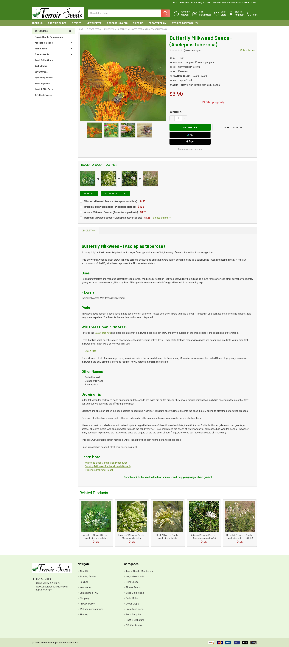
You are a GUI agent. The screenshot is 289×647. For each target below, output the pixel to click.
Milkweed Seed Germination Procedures (106, 462)
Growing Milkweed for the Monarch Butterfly (108, 466)
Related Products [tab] (94, 493)
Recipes (76, 23)
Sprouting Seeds (43, 77)
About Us (37, 23)
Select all (89, 193)
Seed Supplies (42, 83)
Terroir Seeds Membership (48, 37)
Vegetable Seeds (43, 42)
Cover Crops (41, 71)
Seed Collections (43, 60)
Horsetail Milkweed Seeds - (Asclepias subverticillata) (113, 217)
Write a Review (247, 50)
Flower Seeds (41, 54)
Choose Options (161, 218)
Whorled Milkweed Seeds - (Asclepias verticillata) (111, 201)
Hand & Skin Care (43, 89)
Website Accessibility (185, 23)
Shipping (138, 23)
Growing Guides (57, 23)
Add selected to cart (115, 193)
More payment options (190, 149)
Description (88, 230)
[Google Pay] (190, 135)
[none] (123, 78)
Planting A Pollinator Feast (99, 470)
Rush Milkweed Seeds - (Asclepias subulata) (167, 536)
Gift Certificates (43, 95)
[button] (233, 127)
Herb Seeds (40, 48)
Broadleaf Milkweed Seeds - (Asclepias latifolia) (110, 206)
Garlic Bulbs (40, 66)
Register (239, 14)
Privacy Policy (157, 23)
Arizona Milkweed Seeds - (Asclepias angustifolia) (111, 212)
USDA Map (90, 350)
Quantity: (175, 111)
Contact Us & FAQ (117, 23)
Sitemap (84, 614)
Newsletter (94, 23)
